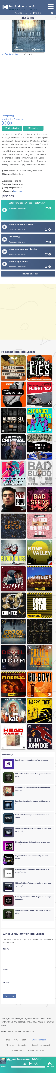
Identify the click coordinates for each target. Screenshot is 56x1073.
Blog (24, 1040)
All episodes (13, 128)
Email (6, 982)
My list (38, 13)
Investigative (7, 119)
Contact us (22, 1045)
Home (7, 1040)
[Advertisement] (28, 85)
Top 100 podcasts (23, 13)
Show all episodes (30, 274)
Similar (34, 128)
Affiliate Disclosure (36, 1050)
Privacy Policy (18, 1050)
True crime (18, 119)
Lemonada (17, 191)
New (16, 1040)
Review (6, 949)
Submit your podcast (41, 1045)
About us (10, 1045)
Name (6, 969)
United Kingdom (39, 1040)
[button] (52, 5)
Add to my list (11, 54)
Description (7, 115)
